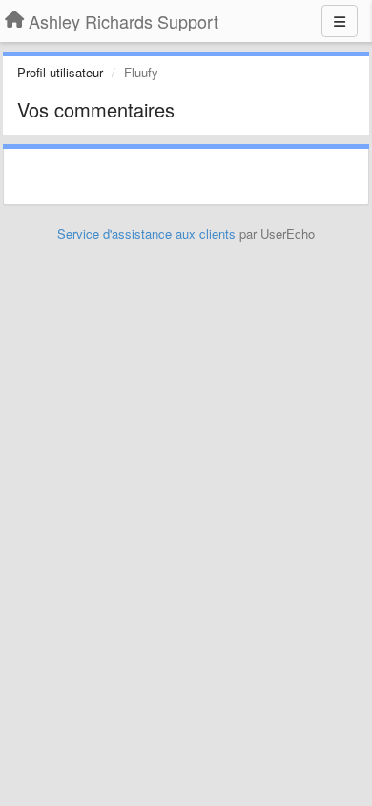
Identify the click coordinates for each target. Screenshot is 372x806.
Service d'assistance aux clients (146, 233)
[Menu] (339, 21)
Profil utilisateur (60, 72)
